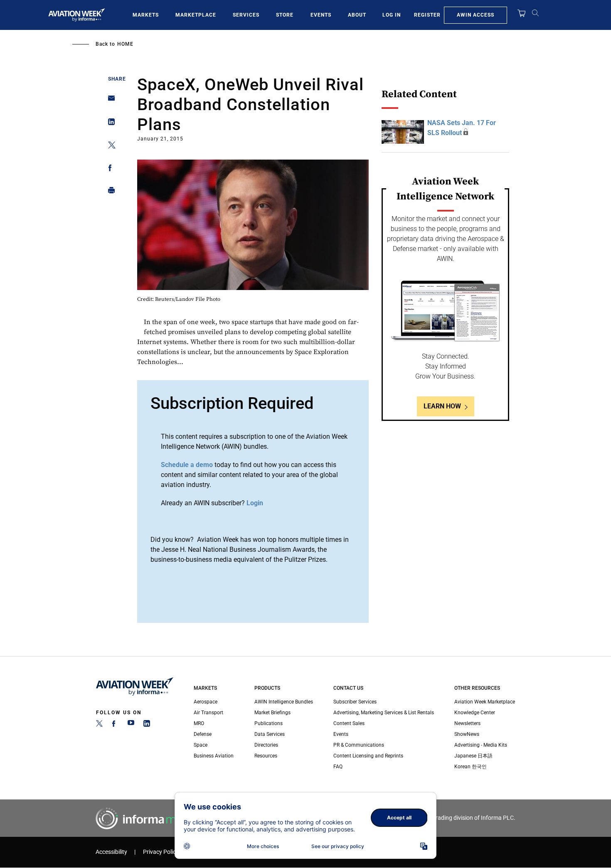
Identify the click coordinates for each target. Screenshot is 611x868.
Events (320, 15)
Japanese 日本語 (473, 756)
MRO (199, 723)
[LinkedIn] (146, 725)
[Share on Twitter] (109, 146)
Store (284, 15)
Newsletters (467, 723)
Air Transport (208, 713)
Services (246, 15)
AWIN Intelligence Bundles (283, 702)
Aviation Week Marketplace (484, 702)
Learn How (442, 406)
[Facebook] (115, 725)
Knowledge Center (474, 713)
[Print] (109, 192)
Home (125, 44)
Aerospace (205, 702)
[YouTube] (131, 725)
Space (200, 745)
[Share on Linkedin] (109, 123)
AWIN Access (475, 15)
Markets (146, 15)
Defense (203, 734)
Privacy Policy (161, 852)
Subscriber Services (355, 702)
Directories (266, 745)
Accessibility (111, 852)
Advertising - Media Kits (480, 745)
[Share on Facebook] (109, 169)
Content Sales (349, 723)
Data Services (269, 734)
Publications (268, 723)
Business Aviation (214, 756)
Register (427, 15)
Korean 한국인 (470, 767)
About (357, 15)
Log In (391, 15)
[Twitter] (99, 725)
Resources (265, 756)
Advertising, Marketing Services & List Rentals (383, 713)
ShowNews (466, 734)
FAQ (337, 767)
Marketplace (195, 15)
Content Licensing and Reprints (368, 756)
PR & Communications (358, 745)
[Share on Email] (109, 101)
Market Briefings (272, 713)
